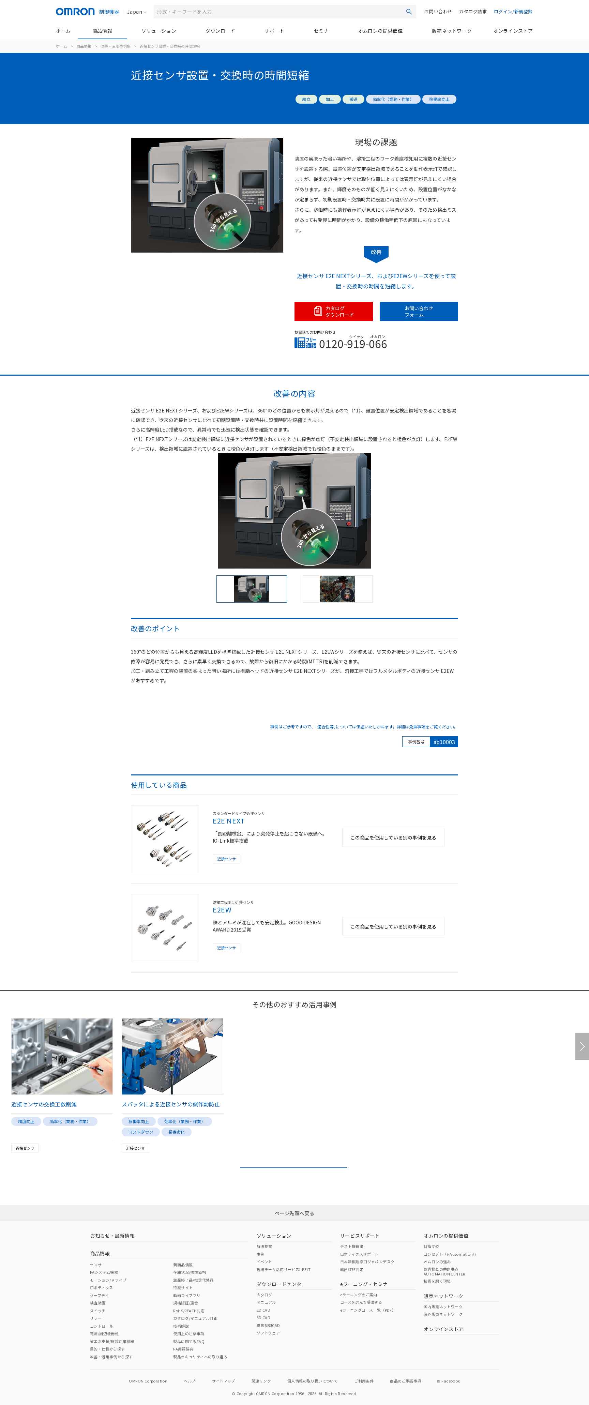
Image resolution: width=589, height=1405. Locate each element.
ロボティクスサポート (359, 1254)
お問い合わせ (438, 11)
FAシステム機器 (104, 1272)
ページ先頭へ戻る (295, 1213)
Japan (134, 11)
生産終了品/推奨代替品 (193, 1280)
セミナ (321, 30)
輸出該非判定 (351, 1269)
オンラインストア (513, 30)
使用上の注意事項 (188, 1333)
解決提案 (264, 1246)
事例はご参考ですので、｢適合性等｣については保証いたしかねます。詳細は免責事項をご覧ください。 (364, 726)
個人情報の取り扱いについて (312, 1381)
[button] (582, 1046)
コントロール (101, 1326)
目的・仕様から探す (107, 1348)
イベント (264, 1261)
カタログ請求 (473, 11)
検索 (409, 11)
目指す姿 (431, 1246)
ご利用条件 (364, 1381)
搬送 (353, 99)
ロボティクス (101, 1287)
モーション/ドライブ (108, 1280)
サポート (274, 30)
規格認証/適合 (185, 1302)
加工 (330, 99)
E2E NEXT (229, 821)
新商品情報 (183, 1264)
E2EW (222, 910)
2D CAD (263, 1310)
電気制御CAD (268, 1325)
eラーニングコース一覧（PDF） (368, 1310)
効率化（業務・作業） (393, 99)
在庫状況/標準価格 (189, 1272)
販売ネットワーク (452, 30)
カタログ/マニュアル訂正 (195, 1318)
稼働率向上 (439, 99)
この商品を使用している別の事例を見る (393, 837)
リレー (96, 1318)
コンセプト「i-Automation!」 (451, 1254)
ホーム (63, 30)
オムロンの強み (437, 1261)
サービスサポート (360, 1235)
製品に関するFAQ (189, 1341)
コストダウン (141, 1132)
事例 (261, 1254)
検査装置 (98, 1302)
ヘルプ (189, 1381)
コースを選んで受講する (361, 1302)
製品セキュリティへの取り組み (200, 1356)
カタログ (264, 1294)
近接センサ (226, 858)
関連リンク (261, 1381)
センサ (96, 1264)
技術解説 (181, 1326)
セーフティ (99, 1295)
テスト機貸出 (351, 1246)
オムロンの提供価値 (380, 30)
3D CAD (263, 1317)
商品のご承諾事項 (405, 1381)
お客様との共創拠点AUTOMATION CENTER (444, 1271)
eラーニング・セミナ (364, 1284)
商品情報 (102, 30)
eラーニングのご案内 (358, 1294)
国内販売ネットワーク (443, 1306)
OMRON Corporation (148, 1381)
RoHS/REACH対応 (189, 1310)
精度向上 (26, 1121)
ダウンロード (221, 30)
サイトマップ (223, 1381)
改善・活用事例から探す (111, 1356)
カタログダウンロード (340, 311)
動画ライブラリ (186, 1295)
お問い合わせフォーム (419, 311)
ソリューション (158, 30)
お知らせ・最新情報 (112, 1235)
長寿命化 (176, 1132)
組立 (306, 99)
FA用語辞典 (183, 1348)
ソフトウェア (268, 1332)
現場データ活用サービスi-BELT (284, 1269)
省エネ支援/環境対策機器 (112, 1341)
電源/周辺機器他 (104, 1333)
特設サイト (183, 1287)
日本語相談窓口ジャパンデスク (367, 1261)
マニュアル (266, 1302)
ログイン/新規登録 (513, 11)
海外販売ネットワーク (443, 1314)
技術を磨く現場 (437, 1281)
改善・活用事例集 (116, 46)
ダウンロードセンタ (279, 1284)
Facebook (450, 1381)
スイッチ (98, 1310)
